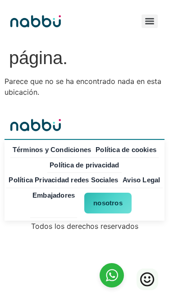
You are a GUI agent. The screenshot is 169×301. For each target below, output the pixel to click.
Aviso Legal (141, 180)
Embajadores (53, 195)
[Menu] (150, 21)
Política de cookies (126, 149)
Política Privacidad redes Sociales (63, 180)
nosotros (108, 203)
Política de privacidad (84, 165)
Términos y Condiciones (52, 149)
